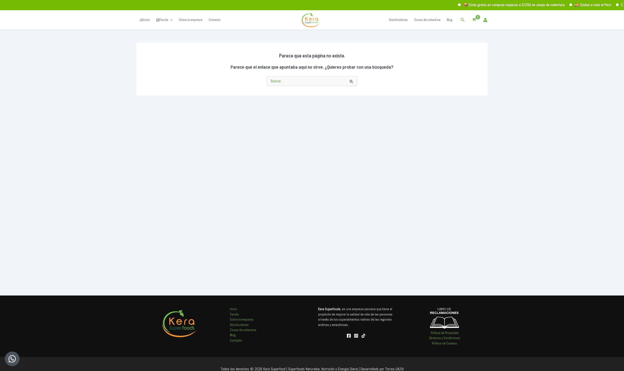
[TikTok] (363, 336)
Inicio (146, 20)
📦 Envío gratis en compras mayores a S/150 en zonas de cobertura (507, 4)
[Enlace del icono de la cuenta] (485, 20)
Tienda (163, 20)
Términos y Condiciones (444, 338)
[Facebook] (349, 336)
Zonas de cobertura (427, 20)
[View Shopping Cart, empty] (474, 20)
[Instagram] (356, 336)
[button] (462, 20)
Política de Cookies (444, 343)
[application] (170, 20)
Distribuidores (398, 20)
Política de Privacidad (444, 333)
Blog (449, 20)
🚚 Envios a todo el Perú (586, 4)
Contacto (215, 20)
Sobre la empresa (190, 20)
